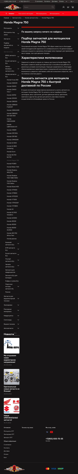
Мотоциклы (8, 28)
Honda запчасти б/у (31, 18)
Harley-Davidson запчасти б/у (9, 68)
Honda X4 (10, 209)
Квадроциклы (8, 316)
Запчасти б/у (16, 18)
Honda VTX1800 (12, 206)
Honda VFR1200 (12, 196)
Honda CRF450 (12, 136)
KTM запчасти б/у (10, 249)
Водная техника (9, 324)
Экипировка (8, 305)
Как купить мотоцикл (26, 13)
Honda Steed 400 (13, 186)
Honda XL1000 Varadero (12, 213)
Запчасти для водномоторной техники (9, 298)
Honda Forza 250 (12, 80)
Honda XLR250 (12, 218)
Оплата (61, 1)
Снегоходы (8, 320)
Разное (7, 292)
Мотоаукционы (41, 13)
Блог (5, 457)
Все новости (17, 334)
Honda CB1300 (12, 98)
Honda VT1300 (12, 199)
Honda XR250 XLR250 (11, 229)
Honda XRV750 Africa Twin (12, 234)
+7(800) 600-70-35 (10, 1)
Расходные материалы (8, 310)
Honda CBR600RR (13, 110)
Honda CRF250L (12, 133)
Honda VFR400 (12, 190)
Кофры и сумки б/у (12, 281)
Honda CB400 (11, 86)
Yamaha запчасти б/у (9, 265)
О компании (39, 1)
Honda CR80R (11, 130)
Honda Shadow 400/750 (12, 171)
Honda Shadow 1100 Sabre (12, 182)
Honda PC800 (11, 163)
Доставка (54, 1)
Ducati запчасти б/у (10, 62)
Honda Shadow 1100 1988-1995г (12, 177)
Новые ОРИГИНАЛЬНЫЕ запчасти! (11, 417)
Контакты (47, 1)
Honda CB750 (11, 95)
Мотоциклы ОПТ (9, 431)
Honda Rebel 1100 (13, 167)
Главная (6, 18)
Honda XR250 (11, 224)
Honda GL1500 (12, 143)
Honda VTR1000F (13, 203)
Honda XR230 (11, 221)
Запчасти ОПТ (8, 437)
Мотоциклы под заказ (9, 33)
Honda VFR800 (12, 193)
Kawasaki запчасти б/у (9, 243)
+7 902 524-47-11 (24, 1)
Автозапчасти (8, 328)
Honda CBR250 (12, 101)
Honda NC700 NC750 (11, 156)
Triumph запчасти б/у (9, 260)
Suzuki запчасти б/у (10, 254)
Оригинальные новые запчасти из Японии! (11, 389)
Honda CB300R (12, 83)
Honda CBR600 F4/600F (12, 106)
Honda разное (12, 239)
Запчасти (7, 39)
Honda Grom (11, 152)
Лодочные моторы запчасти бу (9, 286)
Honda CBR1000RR (11, 120)
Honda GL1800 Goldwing (12, 147)
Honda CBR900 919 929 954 (12, 114)
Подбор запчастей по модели (8, 45)
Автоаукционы (55, 13)
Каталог (11, 13)
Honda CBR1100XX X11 (12, 125)
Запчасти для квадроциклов (10, 271)
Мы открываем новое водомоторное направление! (10, 358)
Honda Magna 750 (13, 160)
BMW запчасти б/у (10, 56)
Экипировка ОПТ (9, 434)
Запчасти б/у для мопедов (11, 276)
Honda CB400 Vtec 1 (11, 90)
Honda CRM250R (12, 140)
